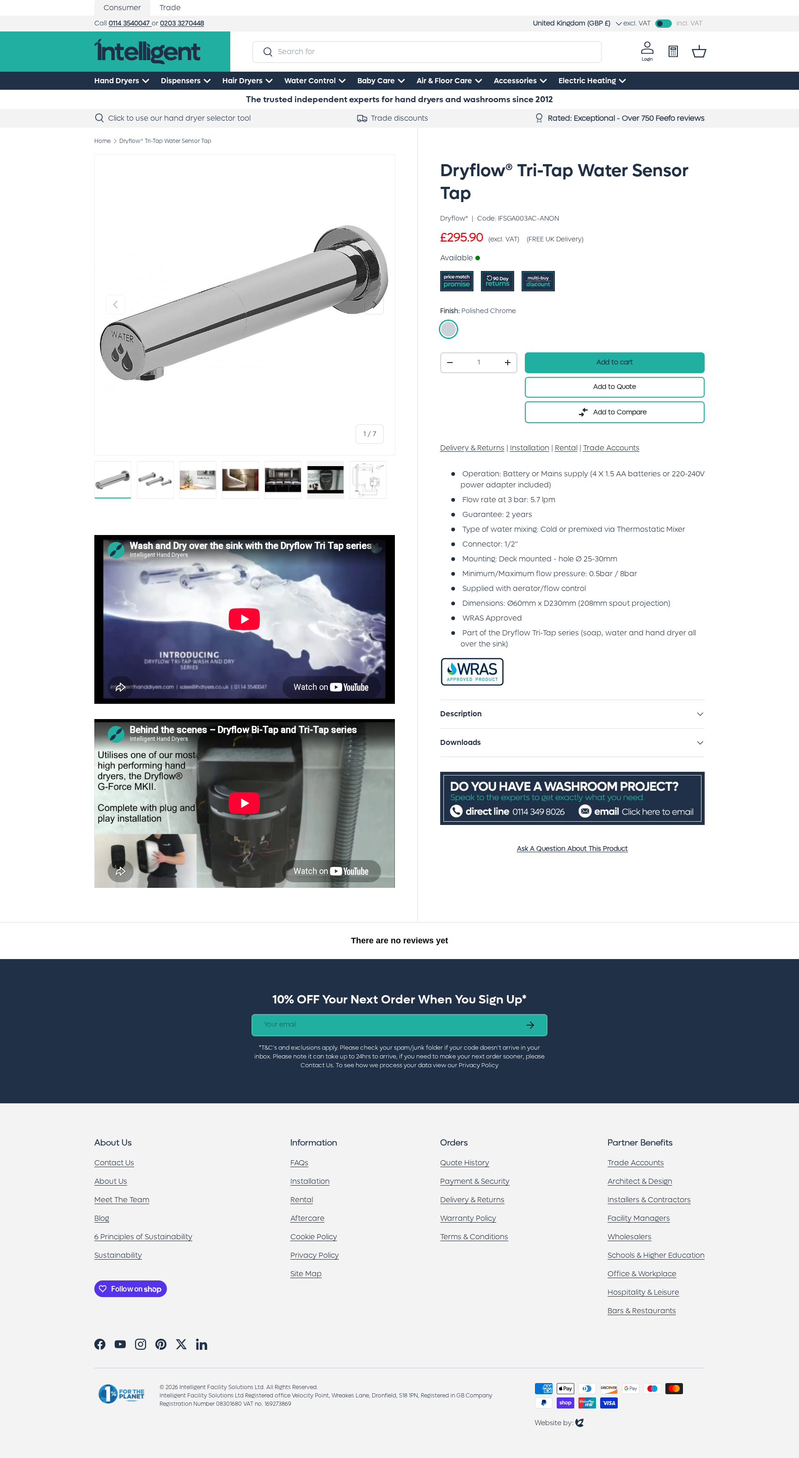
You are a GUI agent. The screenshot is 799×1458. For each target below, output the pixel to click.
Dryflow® (454, 218)
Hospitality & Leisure (643, 1292)
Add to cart (614, 362)
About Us (110, 1181)
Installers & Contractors (649, 1200)
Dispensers (181, 81)
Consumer (122, 7)
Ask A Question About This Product (572, 848)
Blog (101, 1218)
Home (102, 141)
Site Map (306, 1274)
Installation (310, 1181)
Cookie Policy (313, 1237)
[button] (699, 51)
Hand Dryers (116, 81)
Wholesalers (629, 1237)
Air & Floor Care (444, 81)
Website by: (559, 1422)
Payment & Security (475, 1181)
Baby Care (376, 81)
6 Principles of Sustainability (143, 1237)
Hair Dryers (242, 81)
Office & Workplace (642, 1274)
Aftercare (307, 1218)
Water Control (310, 81)
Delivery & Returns (472, 1200)
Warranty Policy (468, 1218)
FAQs (299, 1163)
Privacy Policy (314, 1255)
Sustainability (118, 1255)
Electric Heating (587, 81)
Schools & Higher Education (656, 1255)
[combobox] (426, 51)
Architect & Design (640, 1181)
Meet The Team (121, 1200)
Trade (170, 7)
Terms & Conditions (474, 1237)
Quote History (464, 1163)
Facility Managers (639, 1218)
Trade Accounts (636, 1163)
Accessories (515, 81)
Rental (301, 1200)
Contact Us (114, 1163)
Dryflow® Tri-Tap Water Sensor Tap (165, 141)
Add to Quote (614, 386)
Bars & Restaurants (642, 1311)
